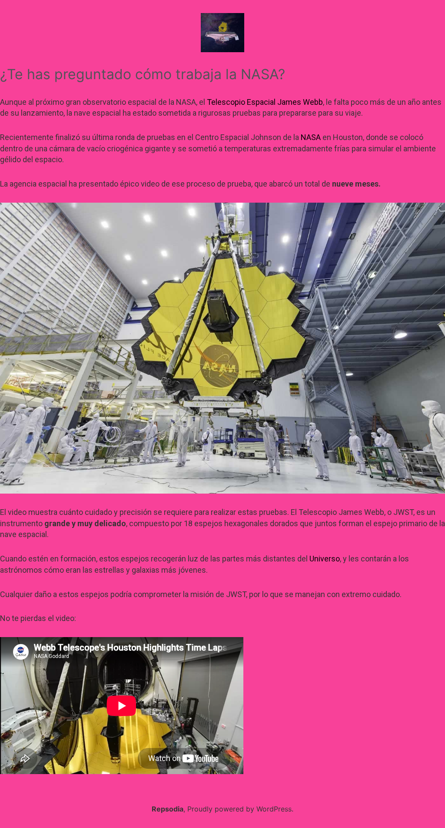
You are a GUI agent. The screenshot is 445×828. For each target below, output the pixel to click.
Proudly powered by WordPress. (240, 809)
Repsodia (167, 809)
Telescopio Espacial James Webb (265, 102)
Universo (324, 558)
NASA (311, 137)
